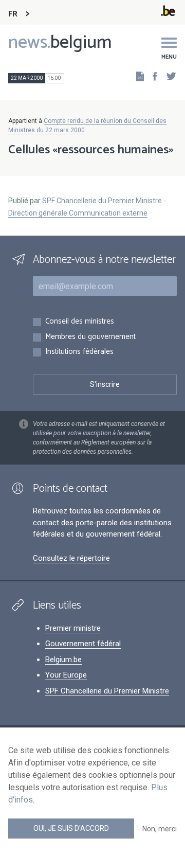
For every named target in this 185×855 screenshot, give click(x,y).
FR (12, 14)
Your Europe (66, 675)
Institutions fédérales (79, 352)
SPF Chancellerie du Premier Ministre (107, 691)
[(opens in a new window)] (151, 76)
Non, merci (159, 829)
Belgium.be (63, 659)
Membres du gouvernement (90, 337)
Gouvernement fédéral (83, 643)
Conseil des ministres (79, 322)
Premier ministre (73, 628)
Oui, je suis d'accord (71, 828)
